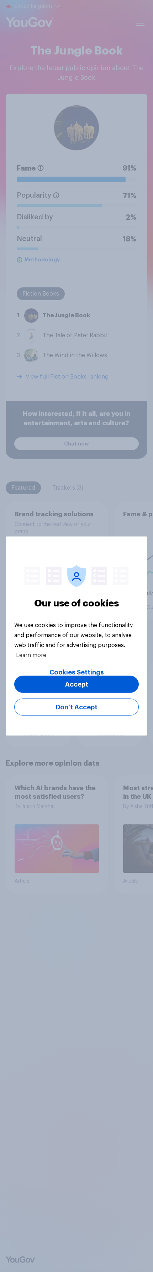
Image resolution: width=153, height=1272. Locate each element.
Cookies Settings (76, 672)
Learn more (31, 655)
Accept (76, 684)
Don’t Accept (76, 707)
